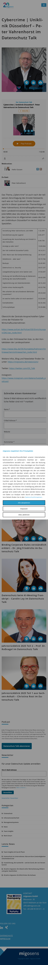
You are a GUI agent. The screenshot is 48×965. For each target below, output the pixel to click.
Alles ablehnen (24, 515)
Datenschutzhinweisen (33, 497)
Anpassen (24, 509)
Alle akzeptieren (24, 503)
